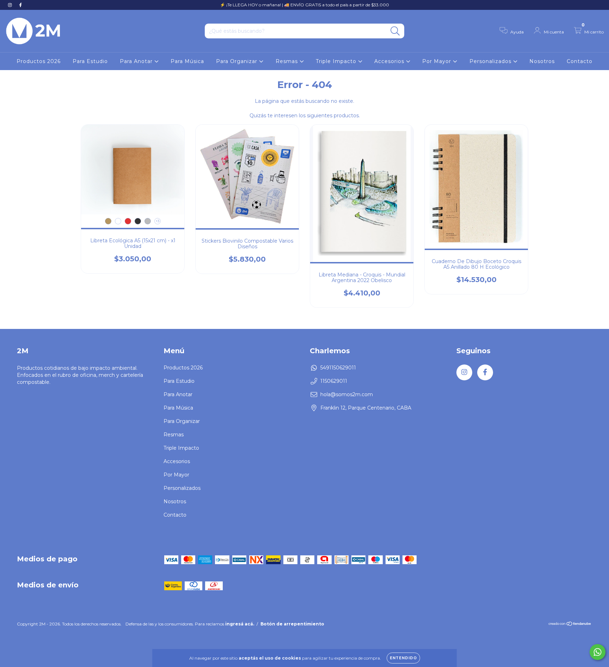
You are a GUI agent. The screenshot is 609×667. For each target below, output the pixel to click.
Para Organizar (237, 61)
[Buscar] (395, 31)
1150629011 (333, 381)
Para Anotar (137, 61)
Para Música (187, 61)
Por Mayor (437, 61)
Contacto (579, 61)
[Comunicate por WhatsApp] (597, 652)
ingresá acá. (239, 624)
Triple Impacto (337, 61)
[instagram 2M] (10, 5)
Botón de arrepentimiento (292, 624)
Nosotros (542, 61)
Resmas (288, 61)
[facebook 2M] (20, 5)
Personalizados (491, 61)
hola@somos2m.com (346, 394)
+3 (157, 221)
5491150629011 (338, 367)
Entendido (403, 658)
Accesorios (390, 61)
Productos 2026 (39, 61)
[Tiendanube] (570, 624)
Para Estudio (90, 61)
